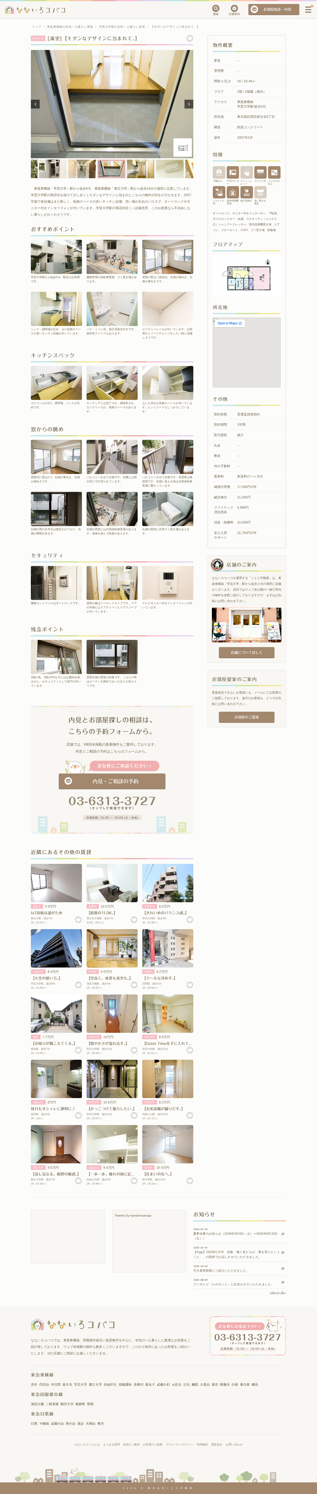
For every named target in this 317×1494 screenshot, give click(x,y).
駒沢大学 (67, 1404)
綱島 (195, 1384)
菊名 (35, 1037)
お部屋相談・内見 (277, 9)
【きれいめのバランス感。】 (165, 913)
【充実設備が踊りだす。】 (163, 1109)
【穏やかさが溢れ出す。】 (108, 1043)
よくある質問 (111, 1444)
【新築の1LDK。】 (102, 913)
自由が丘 (38, 1102)
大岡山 (90, 1423)
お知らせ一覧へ (278, 1292)
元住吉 (176, 1384)
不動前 (44, 1423)
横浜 (255, 1384)
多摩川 (93, 906)
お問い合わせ (234, 1444)
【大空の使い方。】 (46, 978)
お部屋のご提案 (246, 717)
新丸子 (37, 906)
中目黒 (93, 971)
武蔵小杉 (163, 1384)
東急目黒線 (42, 1414)
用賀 (90, 1404)
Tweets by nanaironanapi (132, 1215)
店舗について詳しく (246, 652)
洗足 (80, 1423)
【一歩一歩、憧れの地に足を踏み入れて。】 (123, 1174)
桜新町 (80, 1404)
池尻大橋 (37, 1404)
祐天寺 (148, 1167)
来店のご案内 (131, 1444)
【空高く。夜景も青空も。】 (110, 978)
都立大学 (38, 1167)
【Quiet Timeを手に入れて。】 (168, 1043)
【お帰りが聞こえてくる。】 (54, 1043)
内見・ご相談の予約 (116, 781)
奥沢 (100, 1423)
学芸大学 (150, 906)
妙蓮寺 (225, 1384)
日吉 (186, 1384)
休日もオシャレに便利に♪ (53, 1109)
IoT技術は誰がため (46, 913)
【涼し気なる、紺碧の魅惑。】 (56, 1174)
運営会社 (216, 1444)
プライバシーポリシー (180, 1444)
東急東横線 (42, 1375)
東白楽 (245, 1384)
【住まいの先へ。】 (158, 1174)
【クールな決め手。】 (160, 978)
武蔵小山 (57, 1423)
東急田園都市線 (47, 1394)
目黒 (34, 1423)
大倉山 (205, 1384)
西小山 (70, 1423)
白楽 (235, 1384)
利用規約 (202, 1444)
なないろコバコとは (87, 1444)
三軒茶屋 (52, 1404)
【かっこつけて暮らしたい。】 (112, 1109)
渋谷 (34, 1384)
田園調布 (125, 1384)
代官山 (44, 1384)
